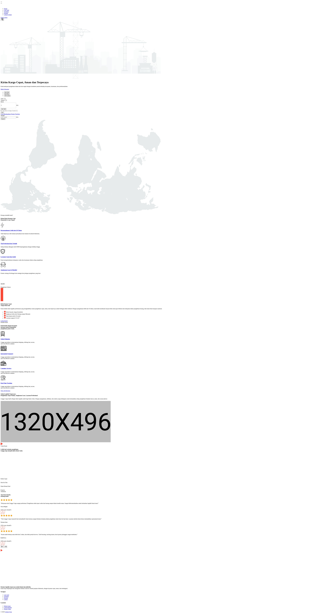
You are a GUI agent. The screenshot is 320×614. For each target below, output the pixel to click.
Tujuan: (3, 100)
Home (5, 8)
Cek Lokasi (7, 95)
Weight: (3, 115)
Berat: (2, 102)
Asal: (2, 98)
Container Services (6, 368)
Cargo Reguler (8, 607)
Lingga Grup (8, 612)
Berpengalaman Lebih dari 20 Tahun (11, 230)
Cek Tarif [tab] (7, 92)
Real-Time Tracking (6, 383)
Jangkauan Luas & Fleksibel (9, 270)
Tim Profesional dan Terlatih (9, 243)
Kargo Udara (7, 609)
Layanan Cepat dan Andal (8, 257)
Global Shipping (5, 339)
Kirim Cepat (7, 606)
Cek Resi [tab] (7, 94)
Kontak (6, 13)
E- (1, 110)
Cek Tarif (6, 10)
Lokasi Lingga (8, 14)
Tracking (6, 11)
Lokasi (6, 599)
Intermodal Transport (7, 353)
